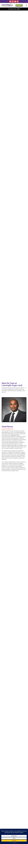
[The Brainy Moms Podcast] (18, 1)
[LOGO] (7, 5)
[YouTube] (15, 1)
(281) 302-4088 (15, 9)
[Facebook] (10, 1)
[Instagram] (13, 1)
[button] (26, 5)
